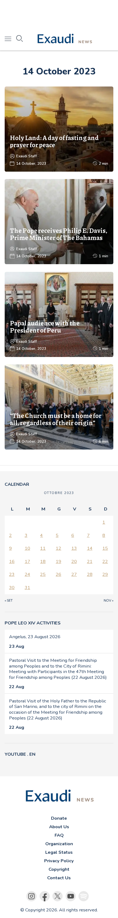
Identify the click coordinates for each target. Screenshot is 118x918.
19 (58, 561)
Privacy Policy (59, 861)
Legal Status (59, 852)
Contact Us (59, 878)
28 (89, 574)
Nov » (108, 600)
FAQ (59, 835)
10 (27, 548)
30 (12, 587)
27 (74, 574)
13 (74, 548)
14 (89, 548)
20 (74, 561)
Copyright (59, 869)
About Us (59, 827)
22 (105, 561)
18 (43, 561)
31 (27, 587)
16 (12, 561)
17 (27, 561)
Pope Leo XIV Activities (33, 623)
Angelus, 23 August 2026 (34, 637)
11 (43, 548)
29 (105, 574)
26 (58, 574)
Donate (59, 818)
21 (89, 561)
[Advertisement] (59, 13)
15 (105, 548)
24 (27, 574)
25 (43, 574)
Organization (59, 844)
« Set (9, 600)
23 (12, 574)
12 (58, 548)
